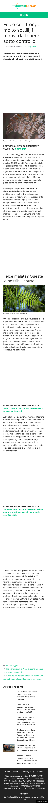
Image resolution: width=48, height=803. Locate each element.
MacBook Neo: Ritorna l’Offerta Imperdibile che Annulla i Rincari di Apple (27, 747)
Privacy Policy (28, 772)
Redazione (17, 772)
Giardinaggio (12, 665)
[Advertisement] (24, 87)
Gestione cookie (42, 801)
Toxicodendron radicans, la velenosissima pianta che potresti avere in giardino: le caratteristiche (23, 512)
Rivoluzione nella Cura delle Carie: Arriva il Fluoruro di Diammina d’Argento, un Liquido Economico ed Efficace (26, 735)
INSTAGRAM (20, 149)
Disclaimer (40, 772)
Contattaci (41, 788)
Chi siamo (7, 772)
